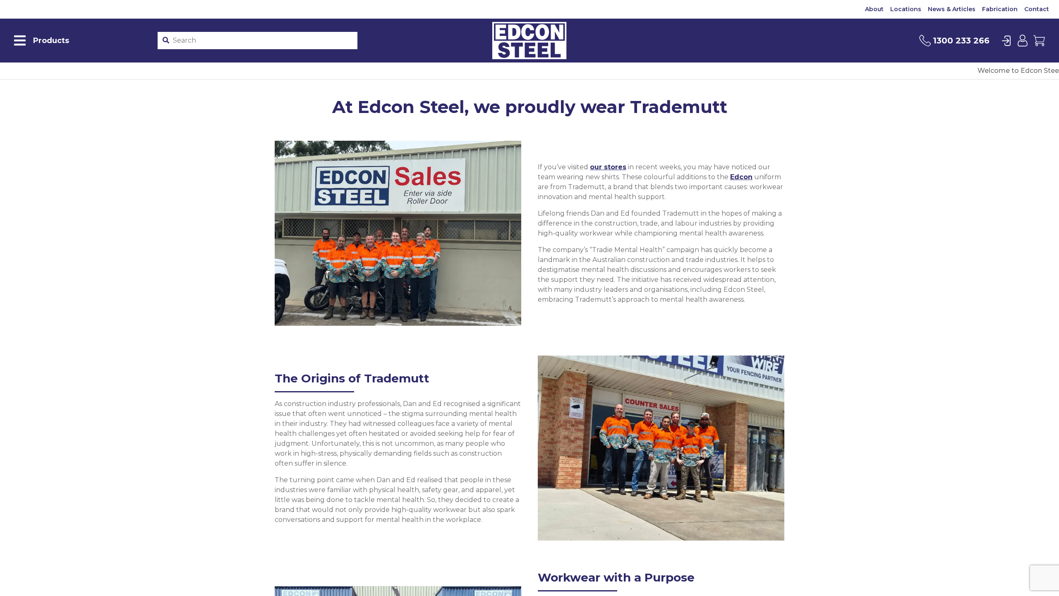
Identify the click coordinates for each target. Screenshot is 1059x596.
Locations (905, 9)
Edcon (741, 177)
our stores (608, 167)
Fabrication (1000, 9)
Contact (1036, 9)
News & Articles (951, 9)
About (874, 9)
